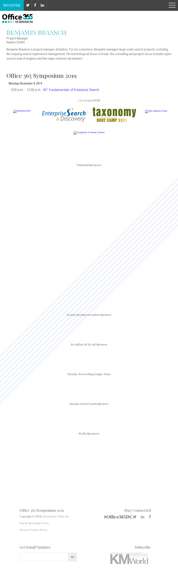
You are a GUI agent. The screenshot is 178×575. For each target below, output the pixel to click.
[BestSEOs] (23, 442)
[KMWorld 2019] (21, 111)
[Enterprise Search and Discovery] (64, 121)
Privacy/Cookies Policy (33, 529)
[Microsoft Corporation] (139, 219)
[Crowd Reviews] (56, 442)
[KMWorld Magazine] (89, 442)
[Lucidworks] (89, 219)
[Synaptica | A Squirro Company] (139, 254)
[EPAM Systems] (139, 184)
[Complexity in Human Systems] (89, 132)
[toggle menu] (172, 5)
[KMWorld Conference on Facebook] (35, 5)
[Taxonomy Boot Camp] (114, 121)
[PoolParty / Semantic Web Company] (38, 254)
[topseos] (155, 442)
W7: (71, 90)
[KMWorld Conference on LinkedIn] (42, 5)
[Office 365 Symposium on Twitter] (28, 5)
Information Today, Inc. (56, 516)
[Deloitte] (89, 184)
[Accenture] (38, 184)
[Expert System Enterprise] (38, 219)
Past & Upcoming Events (34, 523)
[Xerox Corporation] (89, 289)
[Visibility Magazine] (89, 462)
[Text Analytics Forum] (156, 111)
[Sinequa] (89, 254)
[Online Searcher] (122, 442)
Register (11, 5)
